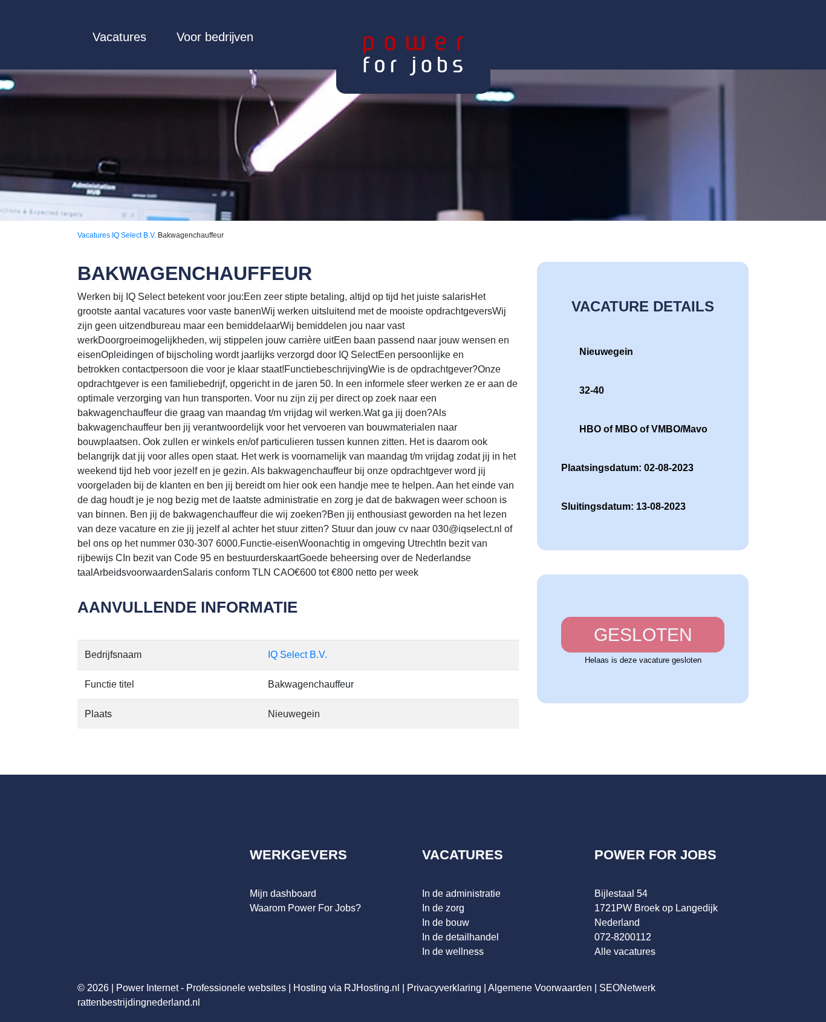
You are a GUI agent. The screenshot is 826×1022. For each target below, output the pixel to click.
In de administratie (461, 893)
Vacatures (119, 37)
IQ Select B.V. (135, 235)
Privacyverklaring (444, 988)
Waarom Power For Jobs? (305, 908)
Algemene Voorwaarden (540, 988)
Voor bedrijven (215, 37)
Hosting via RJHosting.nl (346, 988)
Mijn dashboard (283, 893)
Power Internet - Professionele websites (201, 988)
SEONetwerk (627, 988)
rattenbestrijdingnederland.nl (138, 1002)
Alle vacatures (624, 951)
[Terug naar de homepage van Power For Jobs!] (413, 55)
